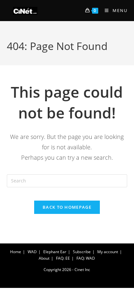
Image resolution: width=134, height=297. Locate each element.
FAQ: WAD (85, 258)
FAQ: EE (63, 258)
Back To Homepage (67, 207)
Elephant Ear (54, 251)
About (44, 258)
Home (15, 251)
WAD (32, 251)
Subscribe (82, 251)
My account (107, 251)
